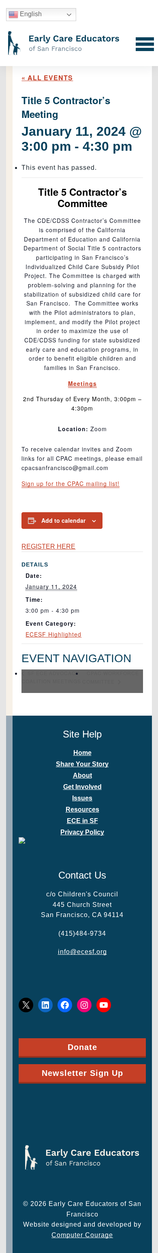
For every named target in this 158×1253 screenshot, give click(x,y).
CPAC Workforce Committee (110, 677)
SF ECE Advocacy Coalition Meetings (51, 676)
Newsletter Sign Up (82, 1073)
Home (82, 752)
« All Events (47, 77)
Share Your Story (82, 764)
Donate (82, 1047)
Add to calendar (63, 520)
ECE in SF (82, 820)
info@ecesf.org (82, 951)
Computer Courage (82, 1235)
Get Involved (82, 786)
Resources (82, 809)
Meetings (82, 383)
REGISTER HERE (48, 546)
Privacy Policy (82, 832)
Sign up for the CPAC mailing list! (70, 483)
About (82, 775)
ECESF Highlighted (53, 634)
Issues (82, 798)
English (30, 14)
